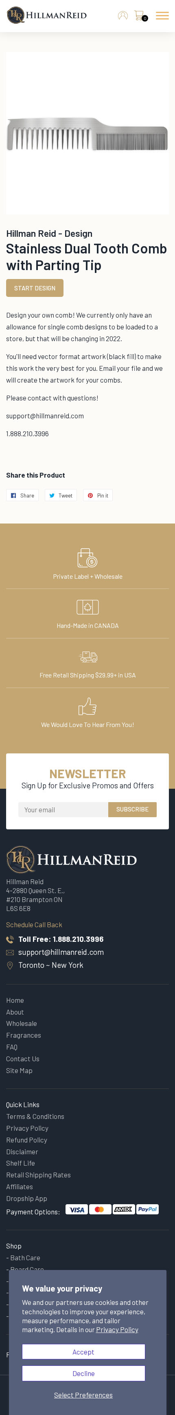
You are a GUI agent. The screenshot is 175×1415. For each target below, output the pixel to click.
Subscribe (132, 809)
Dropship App (26, 1198)
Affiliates (19, 1186)
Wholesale (21, 1023)
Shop (14, 1246)
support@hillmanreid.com (61, 951)
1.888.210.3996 (78, 938)
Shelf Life (20, 1163)
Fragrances (23, 1035)
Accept (83, 1352)
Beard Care (27, 1269)
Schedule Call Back (34, 924)
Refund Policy (26, 1140)
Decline (83, 1373)
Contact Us (22, 1058)
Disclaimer (22, 1151)
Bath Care (25, 1257)
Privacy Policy (117, 1329)
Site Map (19, 1070)
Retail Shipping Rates (38, 1175)
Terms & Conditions (35, 1116)
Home (15, 1000)
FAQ (12, 1047)
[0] (139, 17)
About (15, 1012)
